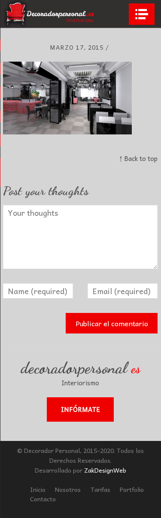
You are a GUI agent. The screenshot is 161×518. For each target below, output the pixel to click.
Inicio (38, 489)
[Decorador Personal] (50, 14)
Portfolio (132, 489)
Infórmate (80, 409)
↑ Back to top (138, 158)
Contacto (43, 498)
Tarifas (100, 489)
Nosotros (68, 489)
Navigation (142, 14)
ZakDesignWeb (105, 470)
